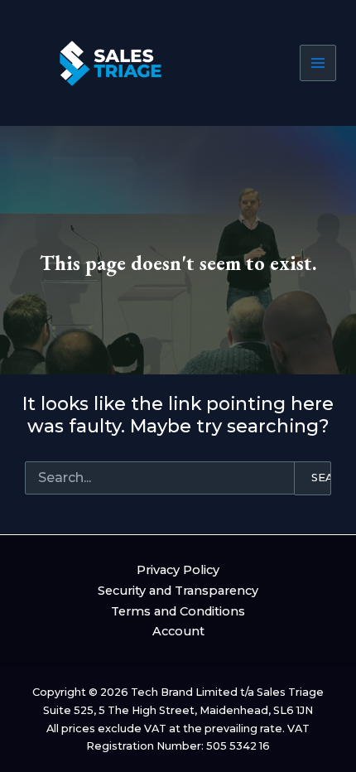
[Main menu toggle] (318, 63)
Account (178, 631)
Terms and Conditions (178, 611)
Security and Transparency (178, 590)
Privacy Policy (178, 569)
